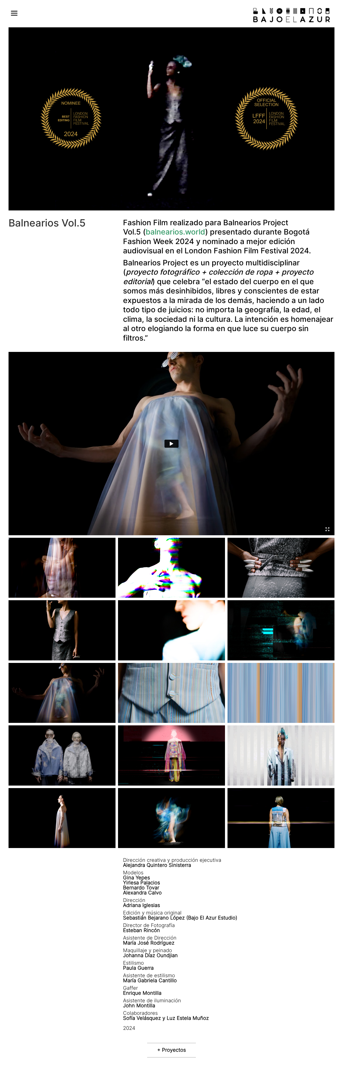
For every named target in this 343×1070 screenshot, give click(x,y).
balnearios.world (175, 231)
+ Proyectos (171, 1050)
